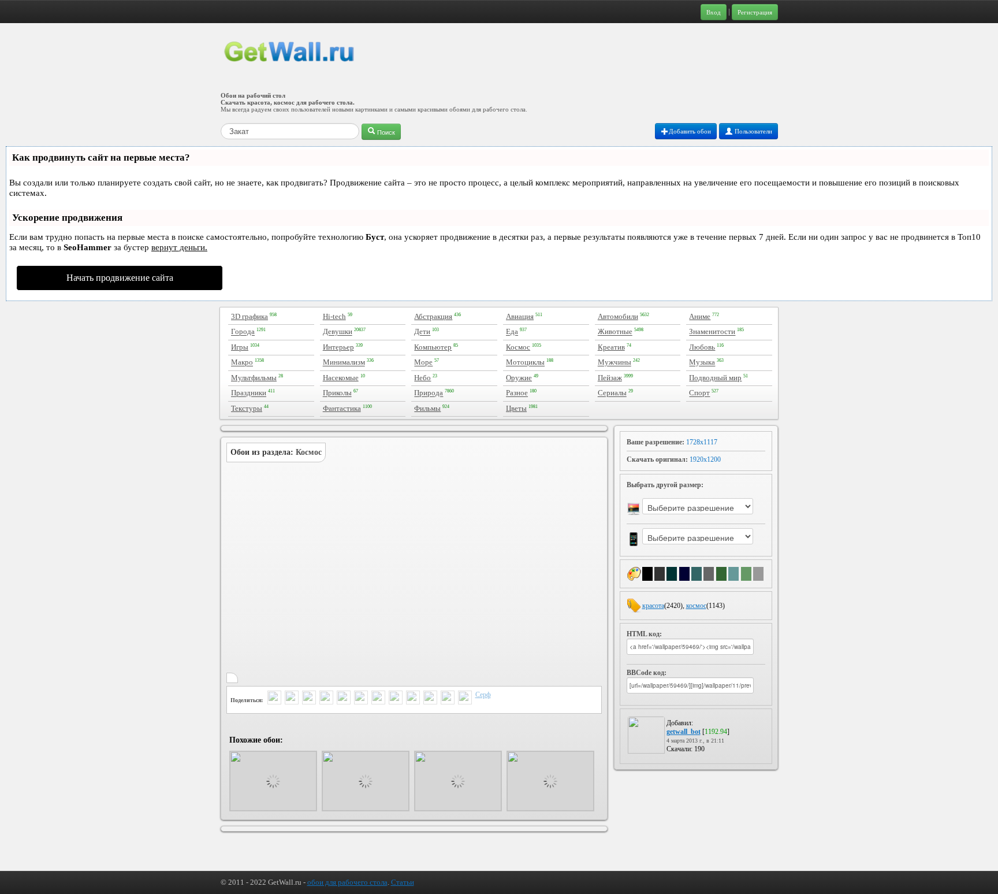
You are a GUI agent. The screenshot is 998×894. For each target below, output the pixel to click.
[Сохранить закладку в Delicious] (396, 699)
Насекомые (341, 377)
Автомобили (618, 316)
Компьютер (433, 347)
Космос (518, 347)
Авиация (520, 316)
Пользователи (752, 131)
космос (696, 606)
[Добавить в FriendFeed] (309, 699)
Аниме (699, 316)
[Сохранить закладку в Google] (413, 699)
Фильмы (427, 408)
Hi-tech (334, 316)
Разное (517, 393)
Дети (422, 332)
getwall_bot (683, 732)
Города (243, 332)
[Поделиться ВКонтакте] (344, 699)
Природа (428, 393)
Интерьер (338, 347)
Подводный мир (715, 377)
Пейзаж (610, 377)
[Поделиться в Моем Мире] (361, 699)
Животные (615, 332)
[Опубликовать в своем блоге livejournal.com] (378, 699)
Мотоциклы (525, 362)
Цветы (516, 408)
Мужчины (614, 362)
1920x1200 (705, 459)
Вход (713, 12)
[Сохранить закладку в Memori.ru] (448, 699)
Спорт (699, 393)
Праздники (248, 393)
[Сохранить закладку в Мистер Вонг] (465, 699)
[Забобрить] (430, 699)
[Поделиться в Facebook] (326, 699)
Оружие (519, 377)
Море (423, 362)
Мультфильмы (254, 377)
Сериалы (612, 393)
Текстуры (246, 408)
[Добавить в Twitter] (274, 699)
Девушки (337, 332)
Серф (483, 695)
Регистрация (755, 12)
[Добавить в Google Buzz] (292, 699)
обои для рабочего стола (347, 882)
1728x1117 (701, 442)
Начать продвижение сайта (119, 278)
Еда (512, 332)
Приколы (337, 393)
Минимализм (344, 362)
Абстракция (433, 316)
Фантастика (342, 408)
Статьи (402, 882)
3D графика (249, 316)
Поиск (385, 131)
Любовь (702, 347)
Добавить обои (690, 131)
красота (653, 606)
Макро (242, 362)
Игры (239, 347)
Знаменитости (712, 332)
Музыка (702, 362)
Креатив (611, 347)
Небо (422, 377)
